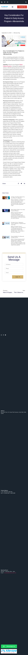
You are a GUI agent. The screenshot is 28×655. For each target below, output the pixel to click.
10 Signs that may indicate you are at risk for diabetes (18, 197)
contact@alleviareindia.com (10, 572)
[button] (26, 2)
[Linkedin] (5, 335)
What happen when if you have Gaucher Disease (18, 210)
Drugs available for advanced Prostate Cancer (17, 237)
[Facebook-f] (3, 335)
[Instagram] (1, 335)
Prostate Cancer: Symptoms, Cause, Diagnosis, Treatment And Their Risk (18, 223)
